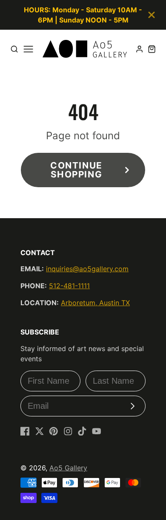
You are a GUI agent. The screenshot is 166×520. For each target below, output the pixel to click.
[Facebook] (25, 431)
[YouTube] (96, 431)
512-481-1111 (69, 285)
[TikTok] (82, 431)
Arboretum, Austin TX (95, 302)
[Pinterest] (53, 431)
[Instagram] (68, 431)
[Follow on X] (39, 431)
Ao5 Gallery (68, 468)
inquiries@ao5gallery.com (87, 268)
